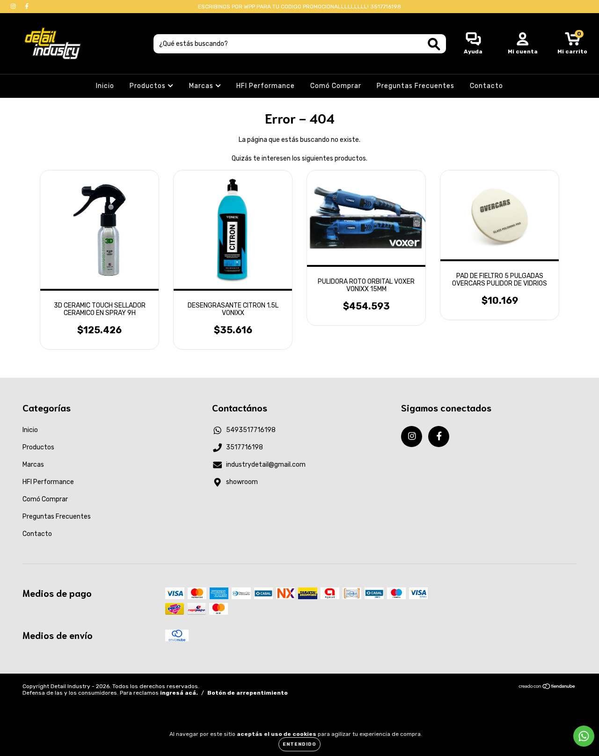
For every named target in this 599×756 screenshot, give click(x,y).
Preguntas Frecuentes (415, 86)
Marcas (202, 86)
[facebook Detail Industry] (27, 6)
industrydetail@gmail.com (266, 465)
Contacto (486, 86)
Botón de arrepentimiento (247, 693)
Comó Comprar (335, 86)
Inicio (105, 86)
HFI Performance (265, 86)
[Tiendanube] (547, 687)
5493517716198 (251, 430)
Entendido (299, 744)
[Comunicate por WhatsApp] (583, 736)
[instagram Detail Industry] (14, 6)
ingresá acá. (179, 693)
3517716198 (244, 447)
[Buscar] (434, 44)
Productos (149, 86)
